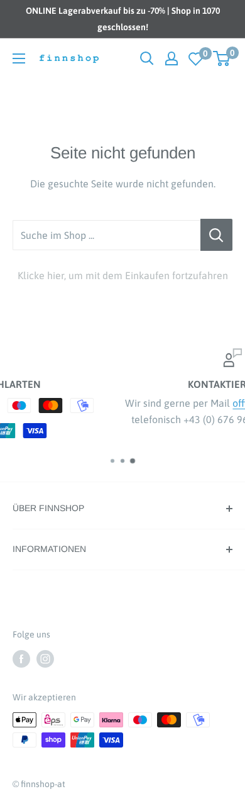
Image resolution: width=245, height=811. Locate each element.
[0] (196, 59)
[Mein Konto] (171, 58)
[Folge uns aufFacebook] (21, 658)
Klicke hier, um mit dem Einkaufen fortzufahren (123, 275)
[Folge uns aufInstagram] (45, 658)
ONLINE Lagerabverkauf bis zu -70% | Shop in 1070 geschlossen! (123, 19)
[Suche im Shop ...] (216, 235)
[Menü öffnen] (19, 58)
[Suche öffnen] (147, 58)
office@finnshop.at (203, 403)
